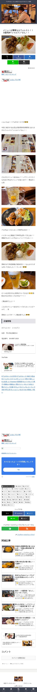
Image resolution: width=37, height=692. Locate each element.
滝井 (16, 502)
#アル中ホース (21, 376)
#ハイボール (11, 379)
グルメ (5, 494)
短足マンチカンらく (10, 683)
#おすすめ (23, 389)
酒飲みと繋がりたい (9, 505)
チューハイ (21, 494)
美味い (22, 502)
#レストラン (29, 387)
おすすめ (26, 486)
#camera (13, 381)
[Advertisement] (18, 102)
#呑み (33, 376)
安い (21, 499)
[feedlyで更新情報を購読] (10, 528)
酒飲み (28, 502)
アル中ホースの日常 (18, 489)
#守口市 (7, 389)
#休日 (29, 376)
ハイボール (30, 494)
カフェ (28, 489)
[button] (24, 62)
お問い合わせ (18, 686)
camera (19, 486)
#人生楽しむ (6, 381)
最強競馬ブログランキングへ (9, 453)
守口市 (15, 499)
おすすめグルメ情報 (9, 486)
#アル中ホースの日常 (9, 376)
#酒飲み (6, 384)
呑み (5, 499)
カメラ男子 (28, 491)
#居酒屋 (19, 381)
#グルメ (16, 387)
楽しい (10, 502)
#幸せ (27, 379)
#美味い (29, 389)
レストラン (13, 497)
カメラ (5, 491)
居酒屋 (27, 499)
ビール (5, 497)
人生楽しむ (21, 497)
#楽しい (32, 379)
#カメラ (25, 381)
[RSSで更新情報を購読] (27, 528)
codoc (33, 476)
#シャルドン (15, 389)
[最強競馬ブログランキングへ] (11, 449)
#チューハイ (20, 379)
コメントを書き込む (18, 658)
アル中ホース (7, 489)
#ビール (4, 379)
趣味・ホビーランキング (9, 74)
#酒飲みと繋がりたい (16, 384)
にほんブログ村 (15, 80)
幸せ (5, 502)
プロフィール (27, 683)
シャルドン (13, 494)
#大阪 (11, 387)
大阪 (10, 499)
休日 (28, 497)
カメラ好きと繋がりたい (16, 491)
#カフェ (22, 387)
